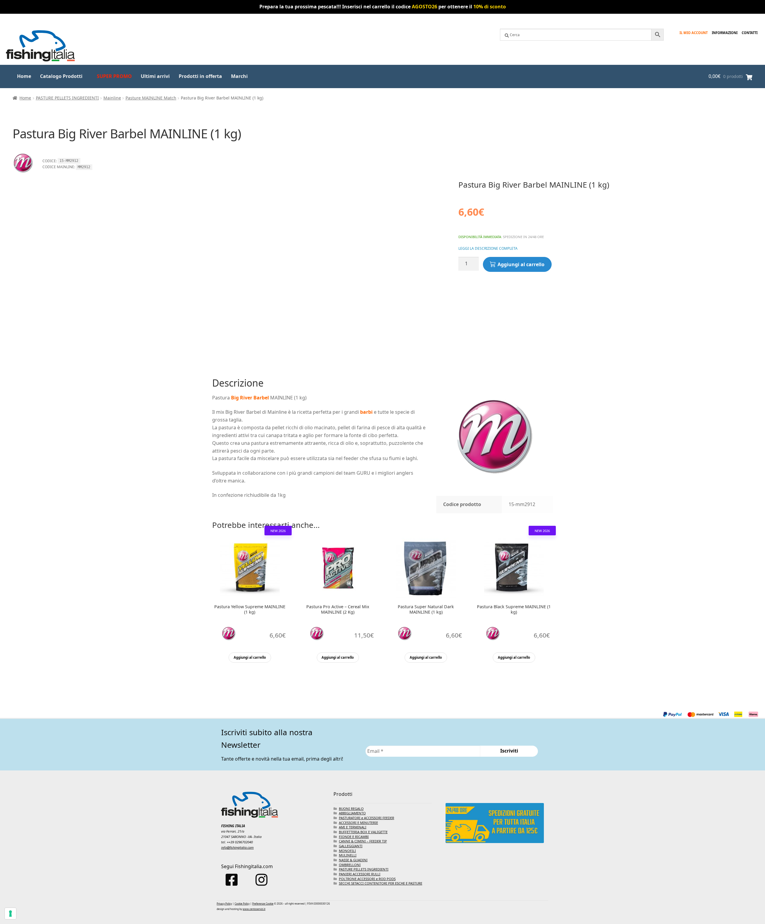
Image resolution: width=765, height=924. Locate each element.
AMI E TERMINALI (352, 827)
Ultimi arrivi (155, 76)
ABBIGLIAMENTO (352, 813)
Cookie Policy (242, 903)
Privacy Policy (224, 903)
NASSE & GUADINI (353, 860)
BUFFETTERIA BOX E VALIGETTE (363, 832)
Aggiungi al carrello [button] (250, 657)
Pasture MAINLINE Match (151, 98)
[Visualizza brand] (23, 176)
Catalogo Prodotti (61, 76)
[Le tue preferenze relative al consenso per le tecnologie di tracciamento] (10, 913)
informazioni (725, 32)
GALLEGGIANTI (350, 846)
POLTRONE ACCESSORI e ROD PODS (367, 879)
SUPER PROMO (114, 76)
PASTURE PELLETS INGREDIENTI (67, 98)
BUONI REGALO (351, 808)
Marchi (239, 76)
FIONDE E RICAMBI (354, 836)
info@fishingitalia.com (237, 847)
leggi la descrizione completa (488, 248)
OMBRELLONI (350, 864)
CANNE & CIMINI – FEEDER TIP (363, 841)
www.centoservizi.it (254, 909)
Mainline (112, 98)
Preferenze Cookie (262, 903)
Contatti (750, 32)
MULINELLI (348, 855)
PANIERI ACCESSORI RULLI (359, 874)
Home (24, 76)
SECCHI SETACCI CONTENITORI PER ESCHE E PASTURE (380, 883)
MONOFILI (347, 850)
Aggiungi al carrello (521, 264)
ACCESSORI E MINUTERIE (358, 822)
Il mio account (694, 32)
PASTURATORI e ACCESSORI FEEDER (366, 818)
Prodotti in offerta (200, 76)
